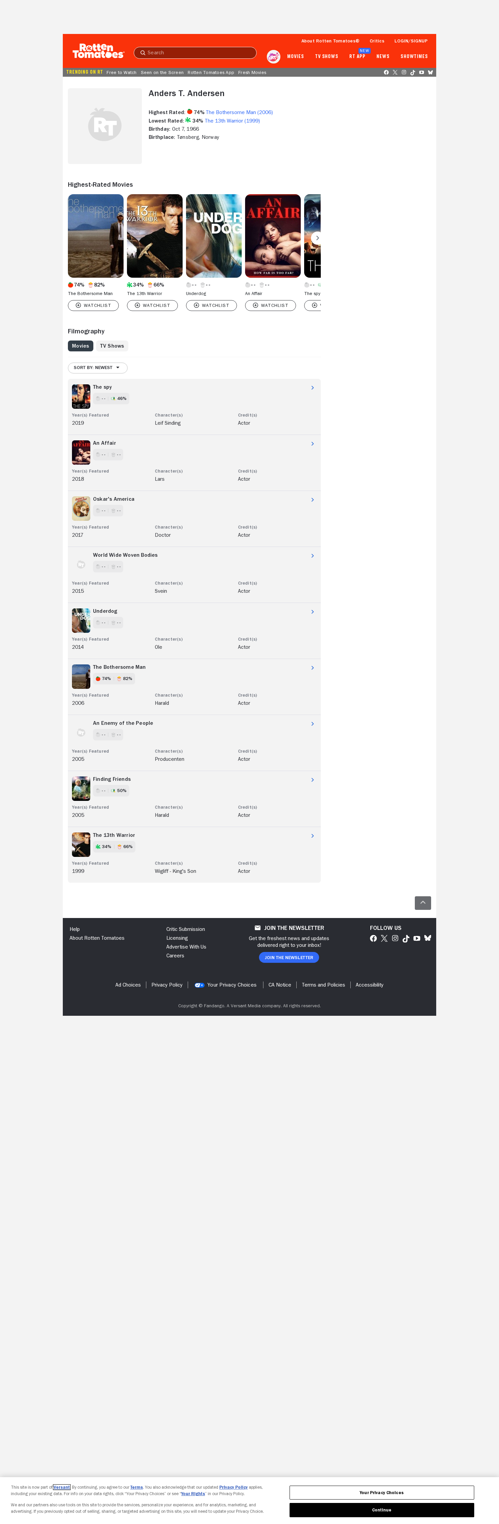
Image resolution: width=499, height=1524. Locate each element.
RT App (357, 56)
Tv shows (326, 56)
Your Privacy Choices (232, 985)
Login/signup (411, 40)
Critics (377, 40)
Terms (136, 1487)
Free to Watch (121, 72)
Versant (62, 1487)
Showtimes (414, 56)
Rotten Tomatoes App (211, 72)
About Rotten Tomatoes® (330, 40)
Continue (382, 1510)
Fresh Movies (252, 72)
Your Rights (193, 1493)
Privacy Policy (233, 1487)
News (383, 56)
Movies (295, 56)
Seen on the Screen (162, 72)
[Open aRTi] (273, 56)
